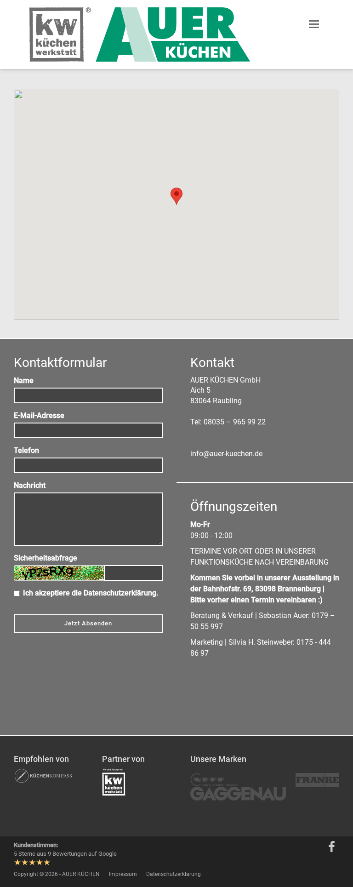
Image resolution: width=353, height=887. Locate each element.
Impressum (123, 874)
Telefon (26, 450)
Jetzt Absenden (88, 623)
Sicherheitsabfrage (45, 558)
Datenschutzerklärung (120, 593)
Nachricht (30, 485)
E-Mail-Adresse (39, 415)
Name (24, 380)
